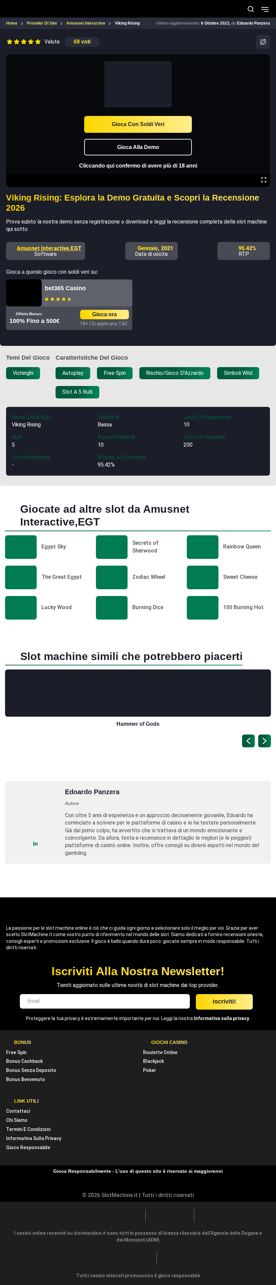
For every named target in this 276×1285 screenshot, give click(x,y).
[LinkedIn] (35, 843)
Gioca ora (104, 314)
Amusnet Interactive (43, 248)
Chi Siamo (17, 1120)
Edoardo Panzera (253, 23)
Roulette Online (160, 1052)
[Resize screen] (263, 180)
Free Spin (16, 1052)
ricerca (251, 9)
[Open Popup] (263, 42)
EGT (76, 248)
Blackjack (153, 1061)
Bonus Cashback (24, 1061)
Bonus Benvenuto (25, 1079)
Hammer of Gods (138, 724)
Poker (149, 1070)
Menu (265, 9)
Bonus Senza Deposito (31, 1070)
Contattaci (18, 1111)
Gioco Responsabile (28, 1147)
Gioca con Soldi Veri (138, 124)
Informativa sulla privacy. (222, 1018)
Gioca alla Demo (138, 147)
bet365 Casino (65, 288)
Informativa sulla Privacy (33, 1138)
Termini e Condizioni (28, 1129)
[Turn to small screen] (264, 59)
